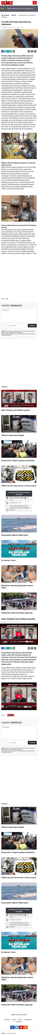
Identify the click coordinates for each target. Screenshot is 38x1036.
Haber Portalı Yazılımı (10, 1033)
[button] (29, 51)
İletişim (20, 1019)
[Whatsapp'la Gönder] (11, 51)
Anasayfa (6, 15)
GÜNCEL (13, 15)
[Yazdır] (14, 51)
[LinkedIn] (8, 51)
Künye (14, 1019)
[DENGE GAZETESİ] (7, 2)
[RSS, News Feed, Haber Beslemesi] (25, 1027)
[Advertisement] (19, 276)
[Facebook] (2, 51)
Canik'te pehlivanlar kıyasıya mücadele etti (20, 8)
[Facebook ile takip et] (12, 1027)
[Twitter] (5, 51)
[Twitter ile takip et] (17, 1027)
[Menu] (34, 2)
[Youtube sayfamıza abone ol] (21, 1027)
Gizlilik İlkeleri (28, 1019)
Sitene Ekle (18, 1022)
